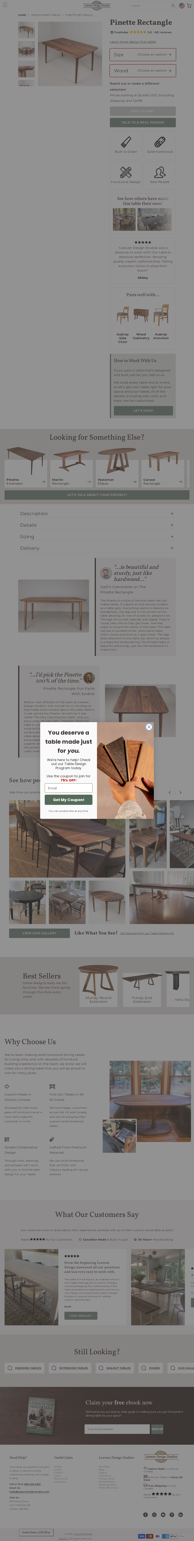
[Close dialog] (149, 727)
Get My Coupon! (68, 799)
